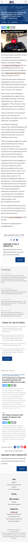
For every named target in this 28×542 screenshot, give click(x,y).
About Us (14, 482)
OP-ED (3, 412)
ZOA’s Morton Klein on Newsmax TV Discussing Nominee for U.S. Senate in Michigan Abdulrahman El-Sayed (12, 314)
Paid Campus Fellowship (14, 504)
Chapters (14, 487)
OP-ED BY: (13, 375)
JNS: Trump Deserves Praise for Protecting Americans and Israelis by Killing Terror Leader (13, 380)
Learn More (7, 358)
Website (14, 502)
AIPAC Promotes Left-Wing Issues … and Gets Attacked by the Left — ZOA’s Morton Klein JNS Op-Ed (13, 303)
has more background (15, 217)
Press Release (14, 22)
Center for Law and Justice (14, 484)
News (8, 22)
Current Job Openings (14, 489)
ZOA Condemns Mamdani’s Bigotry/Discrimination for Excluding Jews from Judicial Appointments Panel (14, 291)
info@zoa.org (14, 512)
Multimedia (3, 22)
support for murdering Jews (12, 65)
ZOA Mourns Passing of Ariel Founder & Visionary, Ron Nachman (12, 417)
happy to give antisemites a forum (15, 73)
